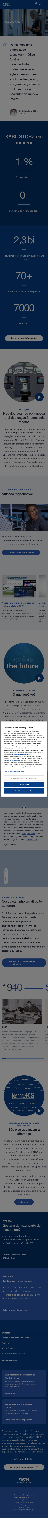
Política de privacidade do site (22, 754)
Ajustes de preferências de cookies (23, 778)
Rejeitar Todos (24, 784)
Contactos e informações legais (14, 771)
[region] (24, 759)
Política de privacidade (11, 760)
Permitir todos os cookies (24, 791)
